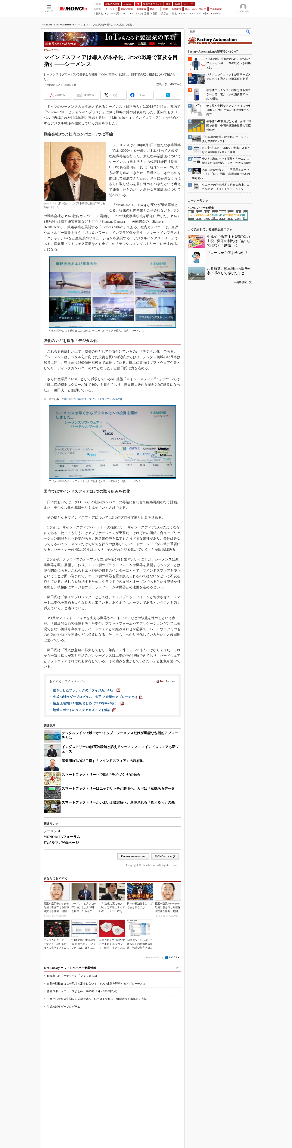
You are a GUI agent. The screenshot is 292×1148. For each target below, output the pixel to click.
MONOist (47, 24)
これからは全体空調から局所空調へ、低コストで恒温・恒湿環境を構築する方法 (97, 999)
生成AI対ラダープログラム (63, 1006)
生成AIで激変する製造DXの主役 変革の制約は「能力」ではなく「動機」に (229, 241)
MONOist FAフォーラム (62, 837)
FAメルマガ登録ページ (61, 842)
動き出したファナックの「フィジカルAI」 (73, 975)
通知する (89, 95)
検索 (248, 31)
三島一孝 (162, 84)
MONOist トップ (165, 856)
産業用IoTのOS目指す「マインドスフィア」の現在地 (92, 399)
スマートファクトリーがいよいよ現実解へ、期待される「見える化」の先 (118, 802)
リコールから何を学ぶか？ (227, 253)
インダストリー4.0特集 (201, 207)
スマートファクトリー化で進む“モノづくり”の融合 (101, 774)
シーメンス (52, 831)
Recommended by (155, 957)
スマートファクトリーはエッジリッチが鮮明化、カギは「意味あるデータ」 (120, 788)
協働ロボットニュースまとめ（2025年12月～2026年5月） (83, 991)
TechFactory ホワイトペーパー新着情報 (70, 968)
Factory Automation (64, 24)
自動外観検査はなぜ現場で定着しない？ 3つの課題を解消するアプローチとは (96, 983)
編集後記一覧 (244, 282)
